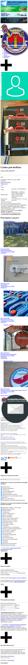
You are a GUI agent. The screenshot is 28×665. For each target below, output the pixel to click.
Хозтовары (5, 542)
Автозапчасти (5, 536)
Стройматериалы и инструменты (10, 527)
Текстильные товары (7, 537)
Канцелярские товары (8, 524)
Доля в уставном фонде (8, 498)
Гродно (10, 439)
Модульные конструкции (8, 545)
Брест (2, 439)
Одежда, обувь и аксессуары (9, 519)
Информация (7, 56)
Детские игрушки (6, 533)
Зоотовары (5, 540)
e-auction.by (15, 433)
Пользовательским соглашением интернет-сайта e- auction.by (13, 625)
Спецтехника (5, 489)
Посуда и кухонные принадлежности (11, 528)
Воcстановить (4, 663)
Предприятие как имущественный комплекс (13, 500)
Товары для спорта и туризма (9, 521)
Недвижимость (6, 486)
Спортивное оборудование (9, 534)
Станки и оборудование (8, 491)
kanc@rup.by (3, 426)
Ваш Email (3, 479)
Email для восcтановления (7, 656)
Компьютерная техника (8, 509)
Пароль (16, 571)
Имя (16, 606)
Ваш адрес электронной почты (8, 603)
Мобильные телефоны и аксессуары (11, 507)
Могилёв (13, 439)
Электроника (5, 512)
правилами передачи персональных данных (11, 548)
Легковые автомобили (8, 488)
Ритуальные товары (7, 522)
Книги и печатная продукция (9, 539)
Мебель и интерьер (7, 515)
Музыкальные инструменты (9, 543)
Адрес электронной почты (7, 570)
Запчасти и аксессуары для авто (10, 518)
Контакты (6, 57)
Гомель (7, 439)
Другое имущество (7, 492)
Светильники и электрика (9, 530)
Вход (2, 584)
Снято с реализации (6, 182)
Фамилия (17, 605)
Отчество (17, 608)
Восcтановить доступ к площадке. (17, 577)
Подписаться (4, 550)
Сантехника (5, 525)
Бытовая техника (6, 510)
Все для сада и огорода (8, 531)
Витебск (4, 439)
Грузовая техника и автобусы (9, 494)
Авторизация (10, 660)
